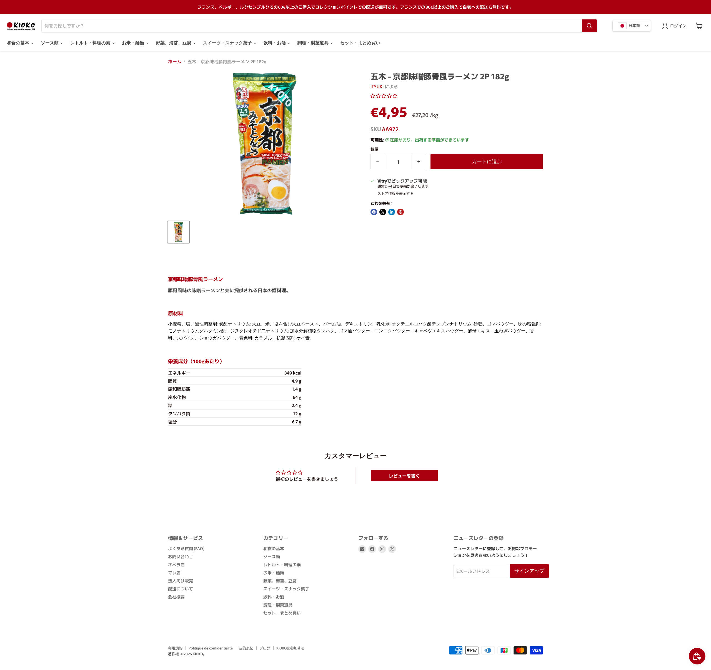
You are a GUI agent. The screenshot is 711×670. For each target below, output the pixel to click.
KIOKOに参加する (290, 648)
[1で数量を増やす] (419, 161)
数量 (374, 149)
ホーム (174, 61)
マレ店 (174, 572)
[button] (383, 95)
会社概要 (176, 597)
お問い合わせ (180, 556)
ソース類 (50, 43)
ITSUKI (377, 86)
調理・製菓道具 (313, 43)
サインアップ (529, 570)
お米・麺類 (133, 43)
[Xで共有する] (382, 212)
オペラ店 (176, 564)
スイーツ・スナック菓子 (228, 43)
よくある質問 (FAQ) (186, 548)
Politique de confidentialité (211, 648)
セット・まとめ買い (360, 43)
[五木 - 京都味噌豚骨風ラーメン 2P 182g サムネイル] (178, 232)
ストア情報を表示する (395, 194)
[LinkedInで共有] (391, 212)
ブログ (264, 648)
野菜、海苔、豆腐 (174, 43)
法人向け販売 (180, 580)
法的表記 (246, 648)
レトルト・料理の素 (90, 43)
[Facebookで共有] (373, 212)
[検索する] (589, 25)
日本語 (634, 25)
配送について (180, 588)
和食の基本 (18, 43)
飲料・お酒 (275, 43)
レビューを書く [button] (404, 475)
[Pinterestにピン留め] (400, 212)
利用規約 (175, 648)
